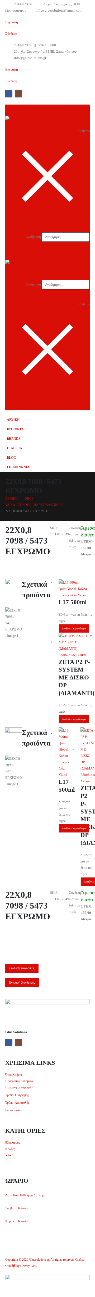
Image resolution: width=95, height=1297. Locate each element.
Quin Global (67, 589)
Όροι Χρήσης (13, 1075)
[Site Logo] (15, 119)
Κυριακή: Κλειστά (16, 1221)
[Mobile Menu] (85, 403)
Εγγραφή (11, 22)
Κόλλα (82, 589)
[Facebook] (8, 93)
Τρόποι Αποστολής (17, 1102)
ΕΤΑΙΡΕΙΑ (14, 448)
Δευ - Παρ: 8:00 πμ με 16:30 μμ (25, 1195)
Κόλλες (10, 1149)
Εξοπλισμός (67, 655)
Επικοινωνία (13, 1110)
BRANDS (13, 439)
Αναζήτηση (33, 237)
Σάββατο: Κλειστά (16, 1208)
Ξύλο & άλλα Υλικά (72, 595)
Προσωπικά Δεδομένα (19, 1081)
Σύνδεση (11, 34)
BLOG (11, 458)
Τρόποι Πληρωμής (17, 1095)
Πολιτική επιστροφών (19, 1087)
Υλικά (81, 655)
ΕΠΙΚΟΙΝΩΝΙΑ (18, 467)
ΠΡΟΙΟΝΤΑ (15, 429)
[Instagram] (18, 93)
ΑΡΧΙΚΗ (13, 420)
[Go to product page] (76, 582)
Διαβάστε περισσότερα (74, 628)
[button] (86, 228)
